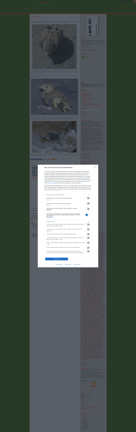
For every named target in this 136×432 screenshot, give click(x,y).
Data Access (68, 264)
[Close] (95, 167)
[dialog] (68, 216)
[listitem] (68, 195)
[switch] (87, 198)
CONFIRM (57, 259)
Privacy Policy (77, 264)
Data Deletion (59, 264)
